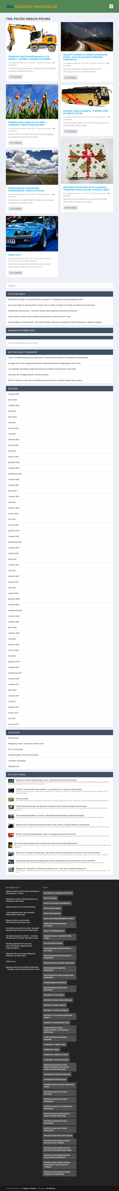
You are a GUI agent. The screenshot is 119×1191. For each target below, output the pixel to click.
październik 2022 (15, 474)
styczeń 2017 (13, 724)
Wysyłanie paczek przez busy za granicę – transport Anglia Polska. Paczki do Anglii (86, 188)
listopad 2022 (13, 468)
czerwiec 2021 (13, 565)
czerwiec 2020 (13, 633)
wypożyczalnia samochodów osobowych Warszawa (57, 1173)
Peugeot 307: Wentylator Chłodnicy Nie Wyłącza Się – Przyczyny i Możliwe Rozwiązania (51, 868)
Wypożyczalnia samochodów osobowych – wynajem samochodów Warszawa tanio (23, 968)
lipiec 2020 (12, 627)
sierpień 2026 (13, 394)
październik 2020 (15, 610)
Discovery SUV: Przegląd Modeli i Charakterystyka (28, 374)
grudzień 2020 (14, 599)
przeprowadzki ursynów (55, 982)
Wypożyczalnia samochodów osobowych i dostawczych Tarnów (23, 892)
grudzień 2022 (14, 462)
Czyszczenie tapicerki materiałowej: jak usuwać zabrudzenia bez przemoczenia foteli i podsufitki (55, 861)
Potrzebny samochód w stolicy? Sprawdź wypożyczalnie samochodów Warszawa (22, 929)
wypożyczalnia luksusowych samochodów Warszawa (57, 1115)
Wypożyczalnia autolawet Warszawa (56, 1100)
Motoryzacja (39, 258)
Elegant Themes (29, 1188)
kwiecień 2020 (13, 644)
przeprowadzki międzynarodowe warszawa (58, 976)
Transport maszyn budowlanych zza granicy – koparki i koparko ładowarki (29, 57)
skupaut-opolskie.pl (18, 63)
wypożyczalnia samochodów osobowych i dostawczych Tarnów (57, 1164)
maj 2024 (12, 422)
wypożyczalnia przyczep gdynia (58, 1135)
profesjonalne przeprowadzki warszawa (57, 957)
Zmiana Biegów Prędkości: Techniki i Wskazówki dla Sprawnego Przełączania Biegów (50, 815)
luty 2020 (12, 656)
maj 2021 (12, 570)
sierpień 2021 (13, 553)
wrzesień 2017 (14, 679)
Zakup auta (14, 255)
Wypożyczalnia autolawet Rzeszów (56, 1093)
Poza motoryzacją (15, 749)
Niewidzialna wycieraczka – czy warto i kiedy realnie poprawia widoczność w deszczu (42, 311)
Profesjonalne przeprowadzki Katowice (57, 949)
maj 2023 (12, 434)
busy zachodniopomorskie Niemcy (59, 918)
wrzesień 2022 (14, 479)
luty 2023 (12, 451)
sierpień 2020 (13, 622)
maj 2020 (12, 639)
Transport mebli (51, 1049)
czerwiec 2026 (13, 405)
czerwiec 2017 (13, 696)
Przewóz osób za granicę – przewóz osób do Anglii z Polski (85, 112)
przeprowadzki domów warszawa (59, 963)
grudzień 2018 (14, 661)
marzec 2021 (13, 582)
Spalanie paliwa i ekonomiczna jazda (23, 755)
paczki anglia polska (53, 943)
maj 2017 (12, 701)
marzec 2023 (13, 445)
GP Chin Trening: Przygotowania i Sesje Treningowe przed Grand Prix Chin (46, 834)
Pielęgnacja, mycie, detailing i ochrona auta (26, 743)
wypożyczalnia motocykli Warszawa (55, 1122)
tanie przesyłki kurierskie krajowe (55, 1038)
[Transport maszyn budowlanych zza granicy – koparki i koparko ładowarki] (32, 37)
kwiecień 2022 (13, 508)
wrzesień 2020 (14, 616)
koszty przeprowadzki (54, 931)
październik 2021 (15, 542)
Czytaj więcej (15, 77)
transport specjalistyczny (56, 1060)
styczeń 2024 (13, 428)
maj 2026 (12, 411)
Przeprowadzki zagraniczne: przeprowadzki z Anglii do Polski (26, 189)
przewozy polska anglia (54, 1005)
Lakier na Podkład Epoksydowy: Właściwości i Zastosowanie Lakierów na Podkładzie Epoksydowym (48, 357)
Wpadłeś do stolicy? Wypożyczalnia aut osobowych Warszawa (22, 900)
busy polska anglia (52, 908)
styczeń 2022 (13, 525)
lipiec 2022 (12, 491)
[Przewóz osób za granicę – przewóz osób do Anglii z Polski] (87, 96)
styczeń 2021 (13, 593)
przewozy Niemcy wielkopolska (58, 1000)
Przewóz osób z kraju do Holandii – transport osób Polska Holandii (27, 123)
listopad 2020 (13, 604)
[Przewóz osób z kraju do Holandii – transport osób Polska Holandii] (32, 101)
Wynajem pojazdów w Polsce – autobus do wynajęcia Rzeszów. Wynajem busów (22, 937)
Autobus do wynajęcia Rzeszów (58, 893)
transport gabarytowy (54, 1044)
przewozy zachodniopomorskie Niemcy (58, 1016)
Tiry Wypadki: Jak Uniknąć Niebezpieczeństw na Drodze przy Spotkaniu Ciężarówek (42, 369)
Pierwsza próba (22, 799)
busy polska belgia (52, 913)
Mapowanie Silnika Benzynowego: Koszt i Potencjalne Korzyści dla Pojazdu (46, 780)
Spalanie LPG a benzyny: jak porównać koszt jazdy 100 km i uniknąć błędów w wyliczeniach (52, 825)
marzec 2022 (13, 513)
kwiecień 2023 (13, 439)
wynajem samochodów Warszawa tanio (59, 1085)
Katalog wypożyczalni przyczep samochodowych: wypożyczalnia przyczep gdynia (19, 945)
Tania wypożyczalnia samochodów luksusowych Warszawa (20, 913)
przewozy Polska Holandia (56, 1010)
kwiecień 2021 (13, 576)
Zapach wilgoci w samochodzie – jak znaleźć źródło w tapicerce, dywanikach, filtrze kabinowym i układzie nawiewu (55, 322)
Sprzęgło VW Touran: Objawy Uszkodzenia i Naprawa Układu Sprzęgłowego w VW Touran (44, 363)
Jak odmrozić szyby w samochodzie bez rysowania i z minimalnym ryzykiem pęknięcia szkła (45, 299)
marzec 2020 (13, 650)
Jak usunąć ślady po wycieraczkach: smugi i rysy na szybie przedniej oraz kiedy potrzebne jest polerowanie (51, 305)
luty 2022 (12, 519)
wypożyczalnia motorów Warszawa (55, 1129)
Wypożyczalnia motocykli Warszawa (20, 907)
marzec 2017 (13, 713)
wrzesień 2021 (14, 548)
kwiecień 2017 (13, 707)
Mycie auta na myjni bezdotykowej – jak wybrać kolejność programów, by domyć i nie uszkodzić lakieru (58, 853)
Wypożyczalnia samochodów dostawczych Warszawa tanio (18, 921)
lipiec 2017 (12, 690)
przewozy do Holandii (54, 995)
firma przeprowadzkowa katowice (55, 924)
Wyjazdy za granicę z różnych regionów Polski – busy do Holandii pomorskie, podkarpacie (85, 57)
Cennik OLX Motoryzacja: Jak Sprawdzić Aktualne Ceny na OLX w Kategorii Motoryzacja (51, 806)
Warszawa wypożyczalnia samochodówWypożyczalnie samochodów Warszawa (56, 1067)
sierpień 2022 (13, 485)
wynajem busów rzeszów (55, 1079)
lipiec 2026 (12, 400)
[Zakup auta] (32, 233)
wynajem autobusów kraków (57, 1074)
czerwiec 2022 (13, 496)
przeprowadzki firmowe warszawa (54, 969)
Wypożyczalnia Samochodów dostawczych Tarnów (57, 1142)
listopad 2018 (13, 667)
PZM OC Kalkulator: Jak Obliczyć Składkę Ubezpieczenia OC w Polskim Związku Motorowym (45, 380)
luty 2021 (12, 587)
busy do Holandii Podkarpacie (57, 903)
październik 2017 (15, 673)
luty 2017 (12, 718)
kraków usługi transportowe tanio (57, 937)
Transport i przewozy (43, 63)
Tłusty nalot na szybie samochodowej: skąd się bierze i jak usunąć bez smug (39, 316)
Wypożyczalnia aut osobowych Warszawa (58, 1107)
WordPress (51, 1188)
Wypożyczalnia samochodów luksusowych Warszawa (57, 1156)
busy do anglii (50, 898)
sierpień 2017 (13, 684)
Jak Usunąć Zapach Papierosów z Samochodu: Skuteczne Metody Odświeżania (45, 843)
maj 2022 (12, 502)
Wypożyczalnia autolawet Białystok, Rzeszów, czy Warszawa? (20, 954)
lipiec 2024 (12, 417)
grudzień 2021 (14, 531)
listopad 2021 (13, 536)
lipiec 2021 (12, 559)
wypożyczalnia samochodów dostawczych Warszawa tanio (58, 1149)
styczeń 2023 (13, 457)
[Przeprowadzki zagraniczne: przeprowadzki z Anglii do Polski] (32, 167)
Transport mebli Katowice (56, 1055)
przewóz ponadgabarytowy (56, 1023)
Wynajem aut (19, 261)
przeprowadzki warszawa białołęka (55, 989)
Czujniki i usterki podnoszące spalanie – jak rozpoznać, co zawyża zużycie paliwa (49, 789)
